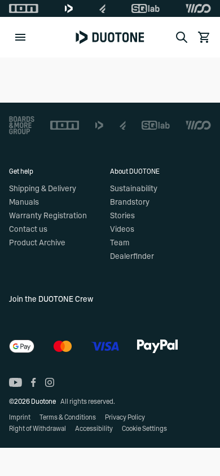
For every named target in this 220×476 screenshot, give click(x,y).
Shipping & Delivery (42, 189)
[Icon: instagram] (49, 382)
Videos (122, 229)
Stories (122, 216)
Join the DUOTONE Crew (51, 299)
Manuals (24, 202)
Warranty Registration (48, 216)
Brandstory (129, 202)
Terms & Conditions (67, 417)
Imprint (19, 417)
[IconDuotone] (68, 8)
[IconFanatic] (102, 8)
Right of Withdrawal (37, 428)
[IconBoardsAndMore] (21, 125)
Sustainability (133, 189)
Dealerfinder (132, 257)
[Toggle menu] (20, 37)
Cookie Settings (144, 428)
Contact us (28, 229)
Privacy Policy (125, 417)
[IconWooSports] (198, 8)
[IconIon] (23, 8)
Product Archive (37, 243)
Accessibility (94, 428)
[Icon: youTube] (15, 382)
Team (119, 243)
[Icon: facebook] (33, 382)
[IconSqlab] (145, 8)
